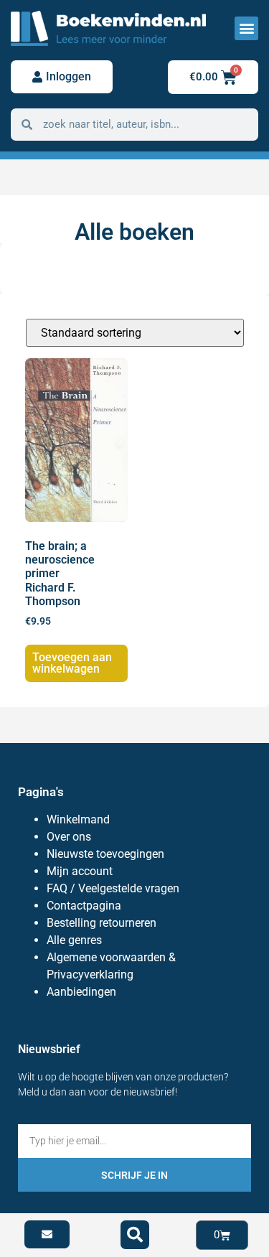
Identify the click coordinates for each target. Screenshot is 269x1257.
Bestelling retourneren (101, 923)
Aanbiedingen (81, 992)
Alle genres (74, 940)
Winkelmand (78, 819)
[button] (246, 28)
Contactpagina (84, 905)
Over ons (69, 837)
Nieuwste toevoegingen (105, 854)
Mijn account (80, 871)
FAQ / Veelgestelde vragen (113, 888)
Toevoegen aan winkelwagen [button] (72, 663)
